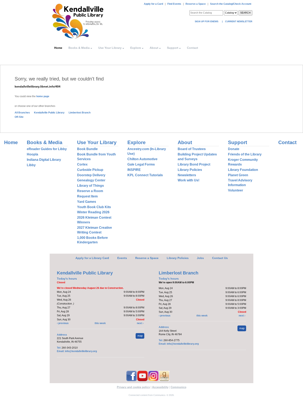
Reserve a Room (90, 191)
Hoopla (32, 154)
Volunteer (235, 190)
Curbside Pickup (90, 170)
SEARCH (245, 12)
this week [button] (100, 323)
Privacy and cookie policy (133, 387)
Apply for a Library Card (92, 258)
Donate (233, 149)
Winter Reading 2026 (93, 212)
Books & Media (79, 47)
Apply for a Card (153, 3)
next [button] (140, 323)
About (154, 47)
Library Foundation (243, 170)
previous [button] (63, 323)
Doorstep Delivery (91, 175)
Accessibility (160, 387)
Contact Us (220, 258)
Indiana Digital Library (44, 159)
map (140, 335)
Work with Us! (188, 180)
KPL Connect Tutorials (145, 175)
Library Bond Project (194, 164)
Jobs (200, 258)
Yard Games (86, 201)
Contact (192, 47)
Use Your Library (110, 47)
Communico (178, 387)
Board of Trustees (192, 149)
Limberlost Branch (79, 112)
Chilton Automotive (142, 159)
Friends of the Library (245, 154)
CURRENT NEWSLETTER (238, 21)
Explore (136, 47)
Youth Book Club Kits (94, 207)
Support (173, 47)
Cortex (82, 164)
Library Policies (190, 170)
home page (42, 96)
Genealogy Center (91, 180)
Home (58, 47)
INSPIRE (134, 170)
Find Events (174, 3)
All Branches (22, 112)
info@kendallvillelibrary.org (81, 351)
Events (122, 258)
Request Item (87, 196)
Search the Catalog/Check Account (230, 3)
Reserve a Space (196, 3)
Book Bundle (87, 149)
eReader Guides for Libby (47, 149)
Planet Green (238, 175)
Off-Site (19, 117)
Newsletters (187, 175)
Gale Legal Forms (141, 164)
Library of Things (90, 185)
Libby (31, 165)
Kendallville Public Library (49, 112)
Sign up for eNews (207, 21)
